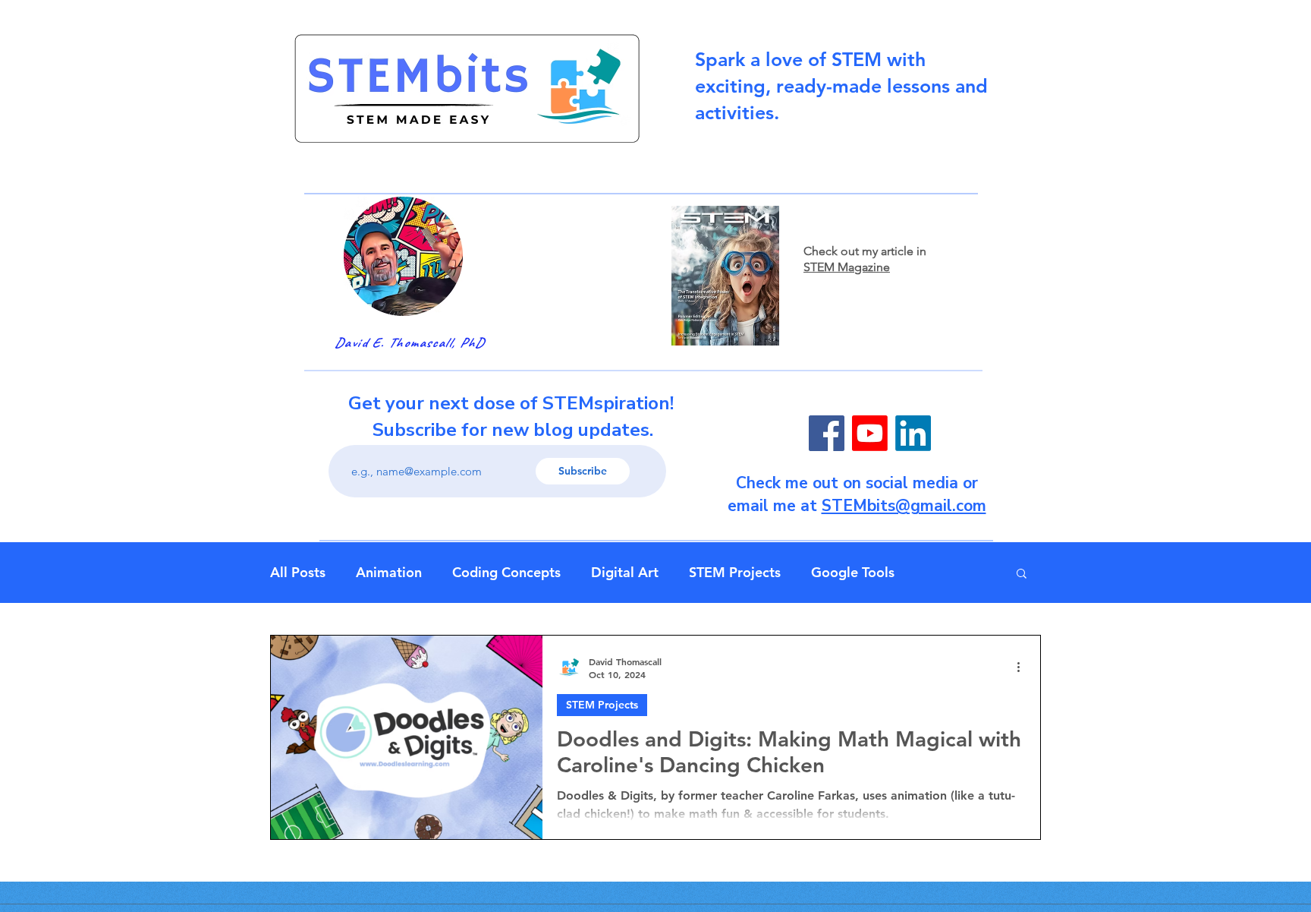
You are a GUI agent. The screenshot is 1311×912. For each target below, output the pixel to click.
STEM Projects (735, 572)
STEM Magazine (846, 267)
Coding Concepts (506, 572)
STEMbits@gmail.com (904, 505)
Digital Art (625, 572)
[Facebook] (826, 433)
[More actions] (1023, 667)
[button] (1021, 574)
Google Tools (852, 572)
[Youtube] (870, 433)
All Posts (297, 572)
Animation (389, 572)
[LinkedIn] (913, 433)
